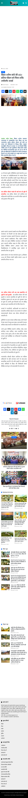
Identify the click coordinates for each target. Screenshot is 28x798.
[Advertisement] (14, 22)
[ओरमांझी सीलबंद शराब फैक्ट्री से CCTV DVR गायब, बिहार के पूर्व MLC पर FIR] (5, 554)
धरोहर (7, 69)
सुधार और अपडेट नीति (5, 772)
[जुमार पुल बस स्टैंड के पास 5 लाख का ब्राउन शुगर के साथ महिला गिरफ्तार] (5, 570)
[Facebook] (3, 91)
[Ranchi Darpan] (14, 3)
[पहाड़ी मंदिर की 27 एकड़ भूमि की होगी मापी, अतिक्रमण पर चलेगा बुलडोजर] (7, 533)
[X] (6, 91)
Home (3, 69)
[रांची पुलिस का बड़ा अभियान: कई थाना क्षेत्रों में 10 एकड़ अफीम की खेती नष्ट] (5, 660)
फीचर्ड (2, 724)
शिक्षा (2, 726)
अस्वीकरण (3, 745)
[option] (14, 440)
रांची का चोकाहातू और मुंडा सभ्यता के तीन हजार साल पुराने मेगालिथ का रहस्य (20, 505)
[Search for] (26, 3)
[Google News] (7, 403)
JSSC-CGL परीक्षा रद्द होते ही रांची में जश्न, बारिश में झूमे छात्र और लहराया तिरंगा (18, 587)
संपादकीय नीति (4, 769)
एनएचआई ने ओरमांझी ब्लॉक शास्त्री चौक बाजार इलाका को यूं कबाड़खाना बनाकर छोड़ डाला (19, 652)
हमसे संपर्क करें (4, 755)
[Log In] (23, 3)
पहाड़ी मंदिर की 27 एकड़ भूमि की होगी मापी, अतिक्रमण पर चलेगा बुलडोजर (6, 540)
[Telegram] (21, 91)
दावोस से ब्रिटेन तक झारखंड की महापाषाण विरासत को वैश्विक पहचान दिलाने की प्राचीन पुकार (7, 524)
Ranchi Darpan (5, 85)
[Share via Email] (25, 91)
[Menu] (2, 3)
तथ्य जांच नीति (4, 767)
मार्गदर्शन (3, 738)
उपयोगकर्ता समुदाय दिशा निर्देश (7, 762)
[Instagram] (18, 428)
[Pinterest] (14, 91)
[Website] (10, 428)
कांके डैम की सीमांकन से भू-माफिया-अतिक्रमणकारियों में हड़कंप (18, 629)
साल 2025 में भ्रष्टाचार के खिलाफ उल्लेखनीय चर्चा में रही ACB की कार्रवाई (18, 645)
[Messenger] (19, 409)
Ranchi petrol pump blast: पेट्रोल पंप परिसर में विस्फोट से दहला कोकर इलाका (18, 562)
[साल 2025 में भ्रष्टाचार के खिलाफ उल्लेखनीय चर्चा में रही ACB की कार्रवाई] (5, 644)
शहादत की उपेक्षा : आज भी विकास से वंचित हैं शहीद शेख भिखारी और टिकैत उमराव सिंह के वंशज (20, 522)
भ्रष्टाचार (2, 731)
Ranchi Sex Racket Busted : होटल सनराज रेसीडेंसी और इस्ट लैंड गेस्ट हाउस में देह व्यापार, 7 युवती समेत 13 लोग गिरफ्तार (18, 578)
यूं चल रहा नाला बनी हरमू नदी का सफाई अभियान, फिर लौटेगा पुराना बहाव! (21, 540)
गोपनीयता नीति (4, 748)
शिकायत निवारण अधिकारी (6, 764)
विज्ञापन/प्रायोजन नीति (5, 777)
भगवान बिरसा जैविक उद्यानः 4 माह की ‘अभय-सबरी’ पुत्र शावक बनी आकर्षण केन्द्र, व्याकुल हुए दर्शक (7, 505)
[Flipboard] (20, 403)
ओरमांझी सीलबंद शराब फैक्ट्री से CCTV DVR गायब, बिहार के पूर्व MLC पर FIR (18, 554)
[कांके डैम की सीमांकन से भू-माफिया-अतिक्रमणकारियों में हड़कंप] (5, 629)
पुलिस (2, 733)
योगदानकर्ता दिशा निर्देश (5, 774)
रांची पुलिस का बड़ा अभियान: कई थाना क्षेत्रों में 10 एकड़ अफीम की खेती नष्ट (18, 660)
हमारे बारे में (3, 753)
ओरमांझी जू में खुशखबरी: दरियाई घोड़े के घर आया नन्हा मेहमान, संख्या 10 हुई (14, 442)
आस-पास (14, 437)
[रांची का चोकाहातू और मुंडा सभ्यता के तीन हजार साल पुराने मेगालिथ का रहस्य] (21, 498)
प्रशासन (2, 736)
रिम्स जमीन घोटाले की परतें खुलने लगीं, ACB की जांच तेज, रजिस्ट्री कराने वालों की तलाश (18, 637)
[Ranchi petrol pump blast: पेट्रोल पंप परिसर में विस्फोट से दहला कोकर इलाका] (5, 562)
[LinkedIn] (10, 91)
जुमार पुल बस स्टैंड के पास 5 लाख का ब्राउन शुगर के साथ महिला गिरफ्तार (18, 569)
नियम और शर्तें (3, 750)
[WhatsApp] (17, 91)
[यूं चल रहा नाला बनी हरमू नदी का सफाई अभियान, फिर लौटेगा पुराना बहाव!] (21, 533)
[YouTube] (16, 428)
